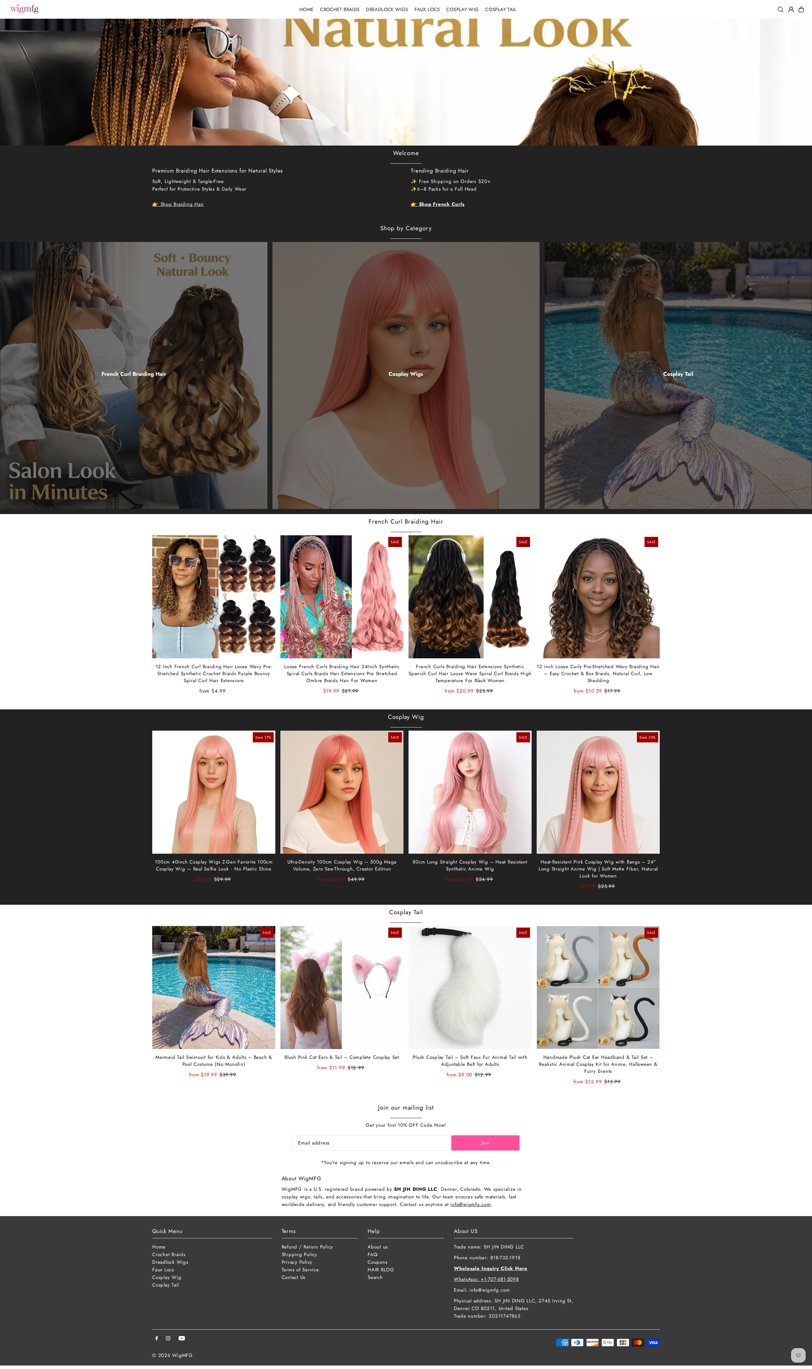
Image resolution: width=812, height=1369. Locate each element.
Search (375, 1277)
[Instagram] (168, 1338)
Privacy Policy (297, 1262)
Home (159, 1246)
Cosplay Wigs (406, 374)
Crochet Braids (169, 1254)
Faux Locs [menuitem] (427, 9)
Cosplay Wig (406, 717)
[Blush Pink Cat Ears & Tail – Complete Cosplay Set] (341, 987)
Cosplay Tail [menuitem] (501, 9)
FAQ (372, 1254)
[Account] (791, 9)
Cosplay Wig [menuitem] (462, 9)
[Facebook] (156, 1338)
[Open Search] (780, 9)
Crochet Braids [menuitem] (339, 9)
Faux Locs (163, 1269)
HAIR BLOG (381, 1269)
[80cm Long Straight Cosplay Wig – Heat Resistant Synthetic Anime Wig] (470, 792)
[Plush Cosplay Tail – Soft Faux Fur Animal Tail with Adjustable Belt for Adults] (470, 987)
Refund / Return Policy (307, 1246)
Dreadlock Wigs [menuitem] (387, 9)
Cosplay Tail (678, 374)
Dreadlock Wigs (170, 1262)
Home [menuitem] (306, 9)
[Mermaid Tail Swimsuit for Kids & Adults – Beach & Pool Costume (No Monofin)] (213, 987)
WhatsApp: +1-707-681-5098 (486, 1279)
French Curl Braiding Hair (134, 374)
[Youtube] (182, 1338)
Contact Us (294, 1277)
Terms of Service (300, 1269)
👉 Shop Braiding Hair (178, 204)
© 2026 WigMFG (172, 1355)
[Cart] (801, 9)
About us (378, 1246)
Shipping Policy (299, 1254)
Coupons (377, 1262)
